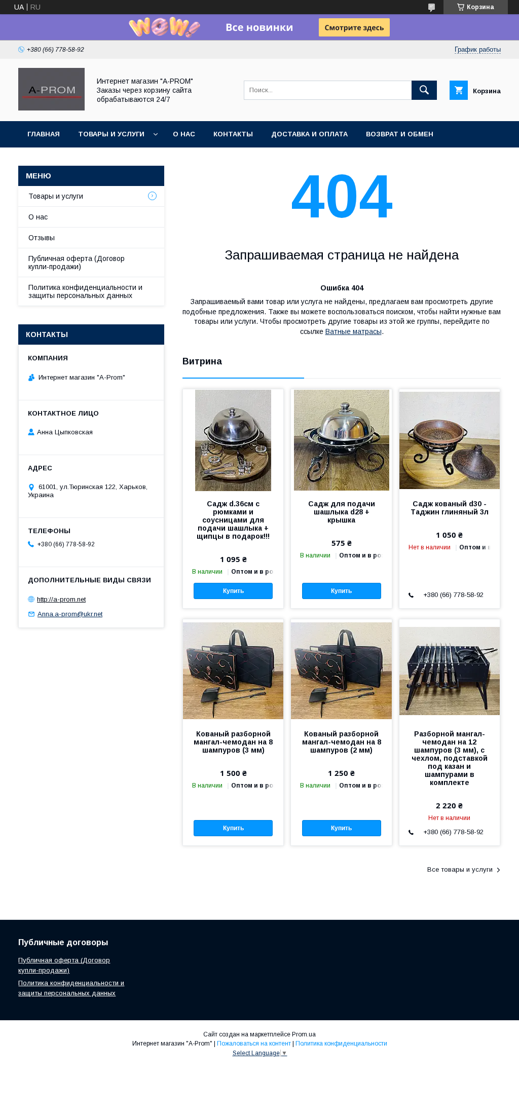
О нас (38, 217)
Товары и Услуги (111, 134)
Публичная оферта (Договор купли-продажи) (76, 262)
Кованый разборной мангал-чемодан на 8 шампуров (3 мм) (233, 742)
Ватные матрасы (353, 331)
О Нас (184, 134)
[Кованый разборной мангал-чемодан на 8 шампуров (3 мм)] (233, 670)
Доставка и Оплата (309, 134)
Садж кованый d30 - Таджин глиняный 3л (450, 508)
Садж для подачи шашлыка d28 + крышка (341, 512)
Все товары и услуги (460, 869)
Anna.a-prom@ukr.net (70, 614)
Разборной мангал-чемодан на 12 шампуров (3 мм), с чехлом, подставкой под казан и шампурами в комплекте (450, 758)
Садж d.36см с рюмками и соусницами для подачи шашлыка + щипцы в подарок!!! (233, 520)
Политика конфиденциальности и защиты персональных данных (85, 291)
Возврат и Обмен (399, 134)
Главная (43, 134)
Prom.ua (304, 1034)
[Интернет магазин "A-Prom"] (51, 108)
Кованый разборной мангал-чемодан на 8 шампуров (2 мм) (341, 742)
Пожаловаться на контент (254, 1043)
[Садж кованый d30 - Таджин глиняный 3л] (449, 440)
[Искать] (424, 90)
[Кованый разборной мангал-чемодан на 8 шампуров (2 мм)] (341, 670)
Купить (233, 590)
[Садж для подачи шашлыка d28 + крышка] (341, 440)
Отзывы (41, 238)
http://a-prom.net (61, 599)
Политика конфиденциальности (341, 1043)
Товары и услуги (55, 196)
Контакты (233, 134)
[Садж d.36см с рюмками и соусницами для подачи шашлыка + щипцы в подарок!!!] (233, 440)
